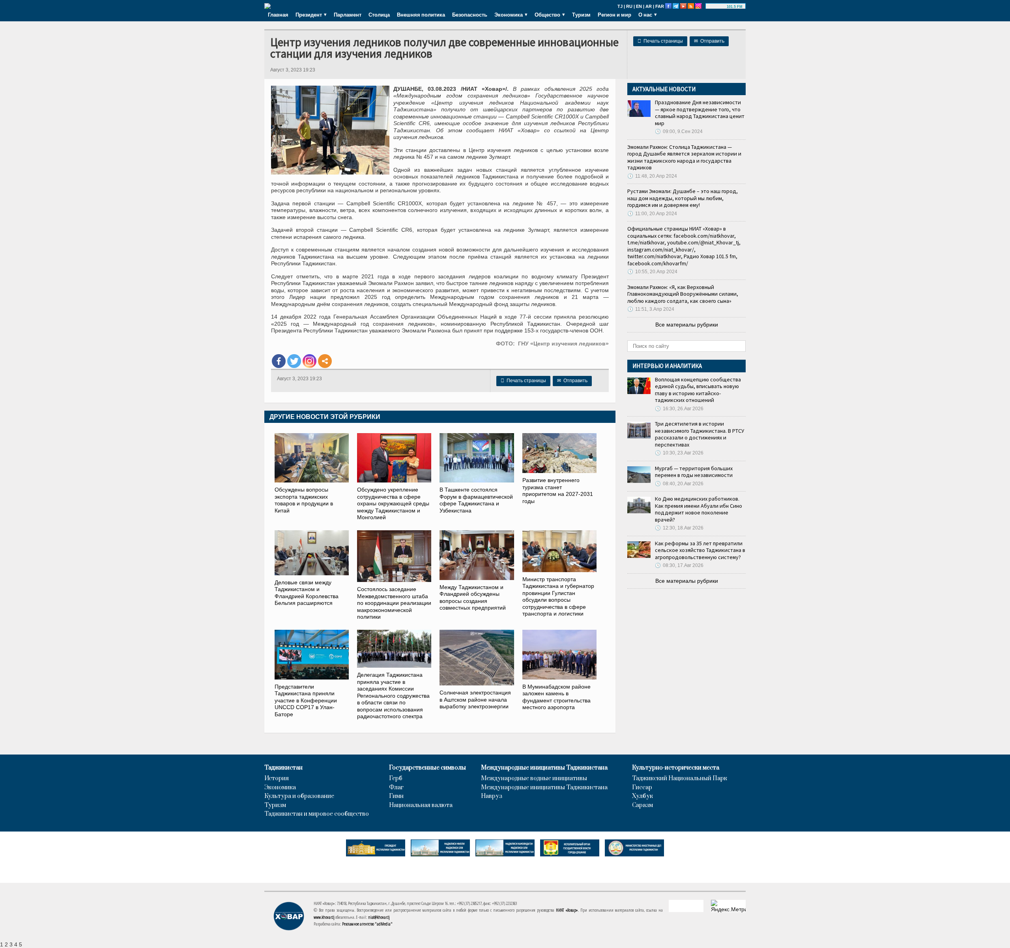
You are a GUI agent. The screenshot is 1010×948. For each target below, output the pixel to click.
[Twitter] (294, 361)
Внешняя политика (421, 15)
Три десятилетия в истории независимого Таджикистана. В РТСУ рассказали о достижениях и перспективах (699, 434)
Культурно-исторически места (675, 768)
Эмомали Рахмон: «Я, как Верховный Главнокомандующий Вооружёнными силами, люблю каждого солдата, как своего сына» (682, 293)
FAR (659, 6)
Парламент (347, 15)
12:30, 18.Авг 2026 (679, 528)
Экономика (280, 787)
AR (648, 6)
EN (639, 6)
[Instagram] (309, 361)
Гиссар (642, 787)
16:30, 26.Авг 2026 (679, 408)
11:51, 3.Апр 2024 (650, 309)
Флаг (396, 787)
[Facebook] (279, 361)
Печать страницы (660, 41)
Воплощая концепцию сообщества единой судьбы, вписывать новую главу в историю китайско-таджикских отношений (698, 390)
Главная (278, 15)
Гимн (396, 796)
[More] (325, 361)
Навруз (491, 796)
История (276, 778)
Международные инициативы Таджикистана (544, 768)
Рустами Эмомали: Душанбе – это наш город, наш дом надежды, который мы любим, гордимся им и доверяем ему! (682, 198)
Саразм (642, 805)
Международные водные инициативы (534, 778)
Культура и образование (299, 796)
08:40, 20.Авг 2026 (679, 483)
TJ (620, 6)
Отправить (709, 41)
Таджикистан (283, 768)
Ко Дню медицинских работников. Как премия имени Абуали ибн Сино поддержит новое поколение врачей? (698, 509)
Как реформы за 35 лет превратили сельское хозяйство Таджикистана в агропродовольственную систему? (700, 550)
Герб (395, 778)
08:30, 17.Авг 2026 (679, 565)
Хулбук (642, 796)
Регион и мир (614, 15)
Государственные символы (427, 768)
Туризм (581, 15)
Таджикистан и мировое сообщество (316, 814)
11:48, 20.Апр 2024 (652, 176)
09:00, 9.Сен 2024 (679, 131)
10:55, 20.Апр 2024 (652, 271)
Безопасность (469, 15)
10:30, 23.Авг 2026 (679, 453)
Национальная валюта (421, 805)
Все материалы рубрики (686, 324)
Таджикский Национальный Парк (679, 778)
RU (629, 6)
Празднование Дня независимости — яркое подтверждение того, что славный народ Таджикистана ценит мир (699, 113)
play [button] (717, 7)
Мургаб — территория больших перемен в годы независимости (694, 472)
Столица (379, 15)
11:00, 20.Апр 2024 (652, 213)
